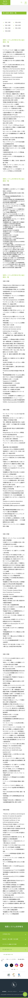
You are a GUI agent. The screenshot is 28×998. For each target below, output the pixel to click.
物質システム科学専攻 (14, 927)
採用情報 (4, 991)
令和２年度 (18, 28)
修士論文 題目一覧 (7, 949)
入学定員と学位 (6, 934)
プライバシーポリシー (12, 991)
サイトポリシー (22, 991)
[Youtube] (21, 965)
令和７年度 (7, 22)
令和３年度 (7, 28)
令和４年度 (18, 25)
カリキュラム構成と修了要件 (10, 944)
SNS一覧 (13, 969)
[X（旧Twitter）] (11, 965)
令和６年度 (18, 22)
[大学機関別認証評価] (8, 976)
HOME (2, 959)
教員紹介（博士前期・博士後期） (11, 939)
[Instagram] (16, 965)
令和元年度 (7, 31)
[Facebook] (6, 965)
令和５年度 (7, 25)
